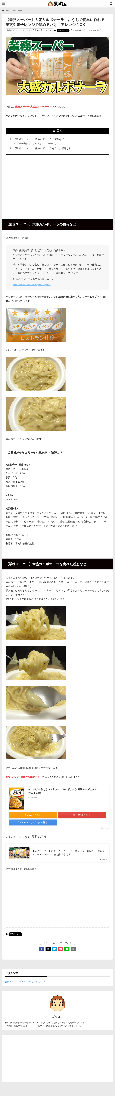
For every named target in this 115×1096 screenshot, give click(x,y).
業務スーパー (63, 30)
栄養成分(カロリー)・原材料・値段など (37, 143)
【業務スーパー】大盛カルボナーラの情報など (39, 139)
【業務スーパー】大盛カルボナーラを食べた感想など (42, 148)
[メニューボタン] (3, 3)
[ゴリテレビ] (57, 3)
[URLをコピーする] (73, 949)
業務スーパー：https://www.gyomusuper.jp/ (31, 285)
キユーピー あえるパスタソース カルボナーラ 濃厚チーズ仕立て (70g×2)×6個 (62, 791)
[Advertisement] (57, 185)
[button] (41, 949)
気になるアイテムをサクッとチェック (25, 982)
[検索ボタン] (111, 3)
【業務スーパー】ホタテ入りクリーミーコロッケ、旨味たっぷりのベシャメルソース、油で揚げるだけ (68, 853)
